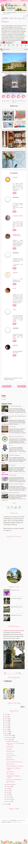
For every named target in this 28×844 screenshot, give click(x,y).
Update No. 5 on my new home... (13, 768)
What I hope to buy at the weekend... (16, 436)
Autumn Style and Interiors (16, 598)
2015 (6, 723)
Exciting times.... (10, 751)
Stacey (14, 288)
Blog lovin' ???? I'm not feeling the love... (15, 744)
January (9, 801)
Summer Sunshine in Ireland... (17, 607)
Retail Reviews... (10, 781)
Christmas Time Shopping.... (14, 455)
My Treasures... (10, 774)
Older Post (21, 386)
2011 (6, 731)
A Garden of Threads (18, 216)
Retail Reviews (10, 759)
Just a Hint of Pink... (13, 475)
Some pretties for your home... (15, 766)
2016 (6, 721)
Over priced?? (10, 772)
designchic (15, 272)
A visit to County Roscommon (15, 406)
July (8, 788)
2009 (6, 804)
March (8, 797)
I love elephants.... (12, 465)
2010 (6, 733)
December (9, 735)
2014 (6, 725)
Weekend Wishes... (14, 167)
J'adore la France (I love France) (13, 630)
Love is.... (11, 445)
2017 (6, 719)
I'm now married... (12, 426)
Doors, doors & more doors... (14, 762)
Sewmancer (15, 345)
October (9, 739)
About (4, 399)
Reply (14, 192)
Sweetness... (9, 749)
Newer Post (7, 386)
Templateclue (13, 820)
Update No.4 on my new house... (13, 776)
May (8, 793)
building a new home (11, 12)
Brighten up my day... (12, 741)
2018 (6, 717)
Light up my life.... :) (11, 755)
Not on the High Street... (14, 127)
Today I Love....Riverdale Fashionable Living (14, 146)
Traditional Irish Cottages (14, 492)
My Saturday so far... (15, 590)
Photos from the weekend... (14, 779)
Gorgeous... (9, 757)
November (10, 737)
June (8, 791)
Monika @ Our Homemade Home (17, 235)
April (8, 795)
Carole (14, 309)
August (9, 786)
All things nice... (8, 101)
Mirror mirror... (10, 764)
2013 (6, 727)
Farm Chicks (9, 753)
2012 (6, 729)
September (10, 784)
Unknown (15, 177)
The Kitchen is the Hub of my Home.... (16, 483)
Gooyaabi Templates (6, 822)
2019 (6, 714)
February (9, 799)
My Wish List (9, 747)
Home (4, 397)
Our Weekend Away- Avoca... (16, 615)
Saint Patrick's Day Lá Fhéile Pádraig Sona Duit (17, 416)
